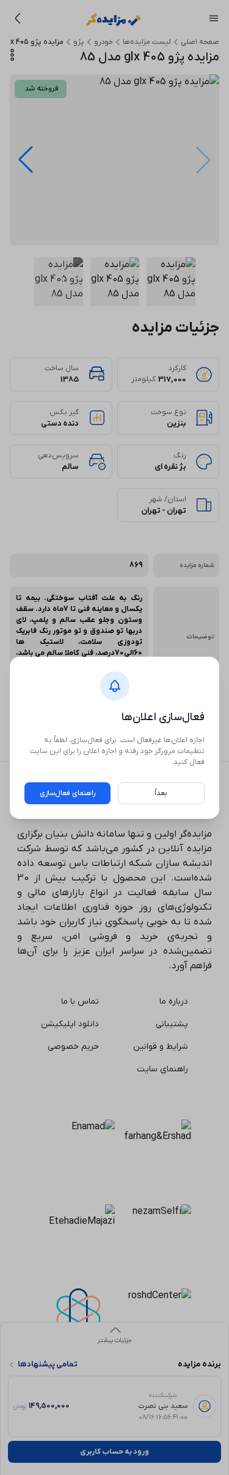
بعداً (160, 793)
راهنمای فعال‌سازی (67, 793)
